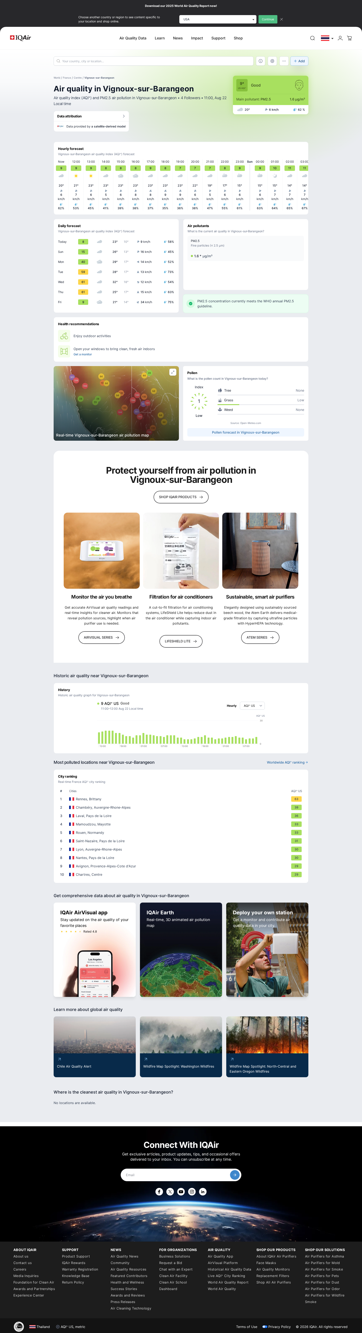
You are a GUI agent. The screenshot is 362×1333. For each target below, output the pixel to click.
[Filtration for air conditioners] (181, 551)
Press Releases (123, 1302)
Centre (78, 77)
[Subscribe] (235, 1175)
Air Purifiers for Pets (322, 1276)
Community (120, 1263)
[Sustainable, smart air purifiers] (260, 551)
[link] (312, 38)
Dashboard (168, 1289)
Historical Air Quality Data (229, 1269)
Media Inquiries (26, 1276)
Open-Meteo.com (250, 423)
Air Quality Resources (128, 1269)
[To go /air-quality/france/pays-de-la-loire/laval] (182, 816)
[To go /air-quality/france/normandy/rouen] (182, 832)
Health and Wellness (127, 1282)
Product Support (76, 1256)
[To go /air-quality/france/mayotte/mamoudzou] (182, 824)
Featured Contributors (129, 1276)
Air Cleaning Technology (131, 1308)
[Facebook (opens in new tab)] (159, 1191)
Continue (268, 19)
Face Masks (266, 1263)
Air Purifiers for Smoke (324, 1269)
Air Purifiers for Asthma (324, 1256)
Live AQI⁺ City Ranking (226, 1276)
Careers (19, 1269)
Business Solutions (174, 1256)
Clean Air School (173, 1282)
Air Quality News (124, 1256)
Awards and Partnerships (34, 1289)
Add (301, 61)
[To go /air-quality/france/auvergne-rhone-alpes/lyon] (182, 849)
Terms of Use (246, 1327)
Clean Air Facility (173, 1276)
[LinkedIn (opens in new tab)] (203, 1191)
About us (20, 1256)
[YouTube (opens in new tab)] (181, 1191)
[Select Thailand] (327, 38)
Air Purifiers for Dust (322, 1282)
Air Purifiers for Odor (322, 1289)
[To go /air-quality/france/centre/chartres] (182, 874)
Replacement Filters (272, 1276)
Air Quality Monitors (273, 1269)
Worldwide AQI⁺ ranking (286, 762)
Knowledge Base (75, 1276)
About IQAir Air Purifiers (276, 1256)
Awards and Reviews (128, 1295)
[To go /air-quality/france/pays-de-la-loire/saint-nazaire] (182, 841)
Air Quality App (220, 1256)
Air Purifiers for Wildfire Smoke (324, 1298)
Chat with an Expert (176, 1269)
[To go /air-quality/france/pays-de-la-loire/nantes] (182, 858)
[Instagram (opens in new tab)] (192, 1191)
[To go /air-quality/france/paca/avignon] (182, 866)
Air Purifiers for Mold (322, 1263)
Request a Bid (170, 1263)
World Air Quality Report (228, 1282)
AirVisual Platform (223, 1263)
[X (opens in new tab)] (170, 1191)
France (67, 77)
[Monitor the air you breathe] (102, 551)
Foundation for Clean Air (33, 1282)
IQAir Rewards (73, 1263)
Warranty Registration (80, 1269)
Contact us (22, 1263)
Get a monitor (83, 354)
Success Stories (124, 1289)
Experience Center (28, 1295)
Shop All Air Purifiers (273, 1282)
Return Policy (73, 1282)
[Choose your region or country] (327, 38)
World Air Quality (222, 1289)
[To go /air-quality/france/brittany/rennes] (182, 799)
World (57, 77)
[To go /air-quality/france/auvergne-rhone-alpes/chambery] (182, 807)
